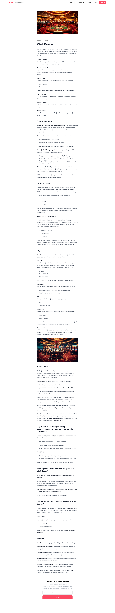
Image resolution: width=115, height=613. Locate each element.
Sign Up (103, 2)
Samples (80, 2)
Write (57, 597)
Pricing (89, 2)
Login (95, 2)
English (71, 2)
